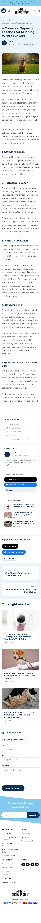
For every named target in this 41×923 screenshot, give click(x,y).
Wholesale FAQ (27, 841)
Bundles (5, 875)
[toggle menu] (3, 11)
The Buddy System (23, 899)
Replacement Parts (9, 882)
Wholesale (25, 837)
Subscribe (33, 815)
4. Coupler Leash (12, 435)
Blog (10, 20)
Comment (6, 765)
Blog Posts (26, 834)
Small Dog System (8, 867)
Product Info (6, 834)
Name (5, 745)
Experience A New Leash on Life (17, 439)
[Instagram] (23, 864)
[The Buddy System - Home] (20, 893)
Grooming (5, 871)
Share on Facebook (17, 485)
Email (4, 755)
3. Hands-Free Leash (13, 432)
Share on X (13, 479)
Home (4, 20)
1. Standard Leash (12, 424)
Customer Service (8, 855)
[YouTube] (32, 864)
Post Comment (13, 788)
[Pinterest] (37, 864)
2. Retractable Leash (13, 428)
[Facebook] (28, 864)
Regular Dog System (9, 864)
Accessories (6, 878)
